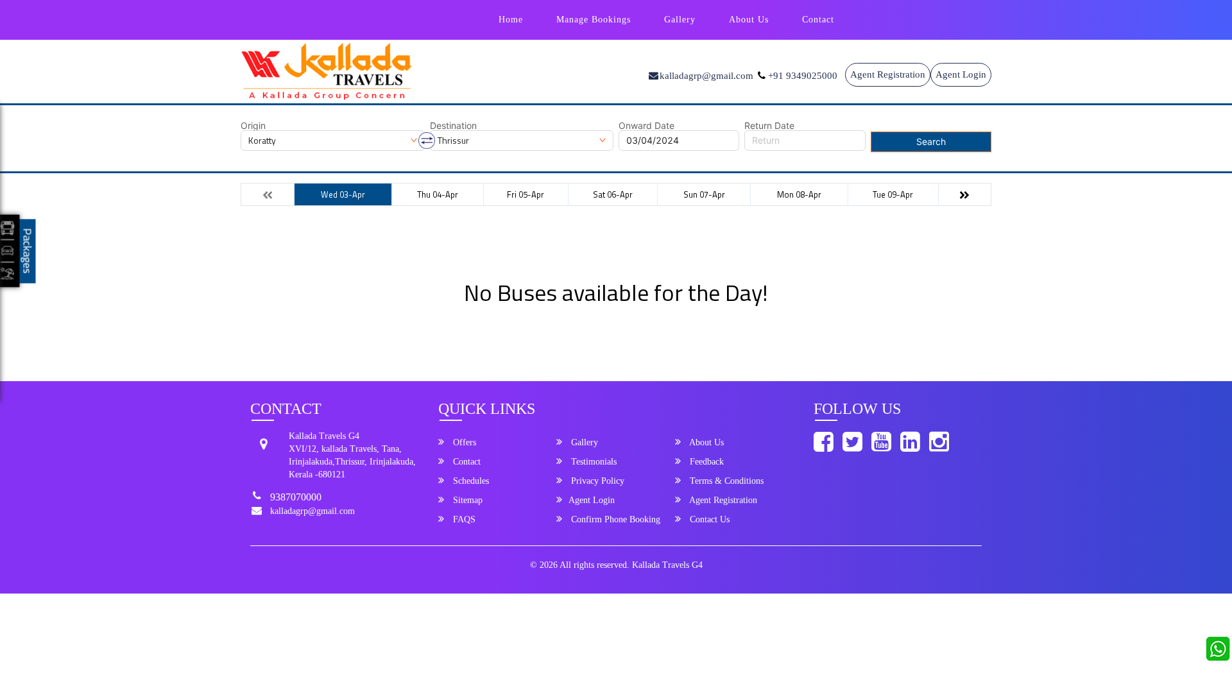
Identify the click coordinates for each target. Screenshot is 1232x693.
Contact (818, 19)
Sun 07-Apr (704, 194)
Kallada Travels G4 (667, 565)
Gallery (680, 19)
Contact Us (708, 519)
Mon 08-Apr (799, 194)
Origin (253, 125)
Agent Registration (887, 74)
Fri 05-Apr (525, 194)
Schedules (469, 481)
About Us (749, 19)
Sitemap (466, 500)
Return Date (769, 125)
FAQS (462, 519)
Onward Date (646, 125)
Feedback (705, 461)
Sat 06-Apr (613, 194)
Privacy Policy (596, 481)
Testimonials (593, 461)
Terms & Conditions (725, 481)
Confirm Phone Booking (614, 519)
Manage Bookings (593, 19)
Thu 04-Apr (437, 194)
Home (511, 19)
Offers (463, 442)
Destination (453, 125)
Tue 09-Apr (893, 194)
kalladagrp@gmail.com (312, 511)
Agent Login (961, 74)
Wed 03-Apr (343, 194)
